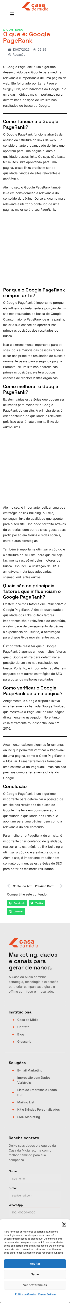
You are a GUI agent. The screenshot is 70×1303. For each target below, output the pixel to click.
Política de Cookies (25, 1294)
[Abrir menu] (12, 15)
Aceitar (35, 1263)
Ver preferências (35, 1285)
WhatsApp (16, 1205)
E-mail (13, 1188)
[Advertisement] (35, 251)
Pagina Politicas (47, 1294)
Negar (35, 1274)
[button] (64, 1224)
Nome (13, 1171)
